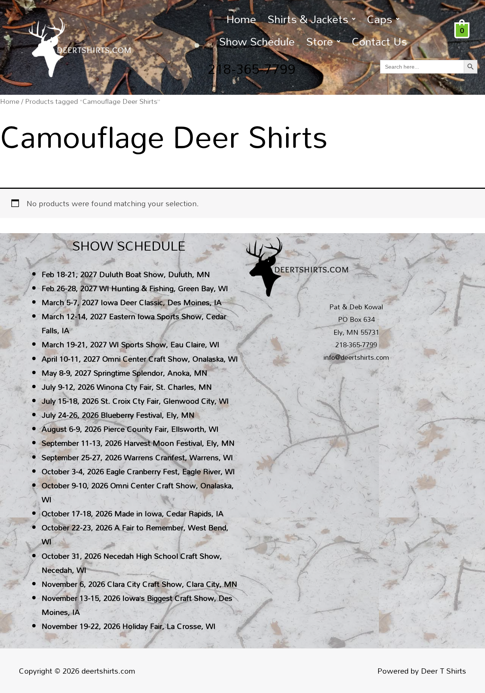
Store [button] (319, 41)
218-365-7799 (252, 68)
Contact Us (379, 41)
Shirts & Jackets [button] (308, 19)
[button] (311, 19)
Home (241, 19)
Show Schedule (257, 41)
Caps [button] (379, 19)
